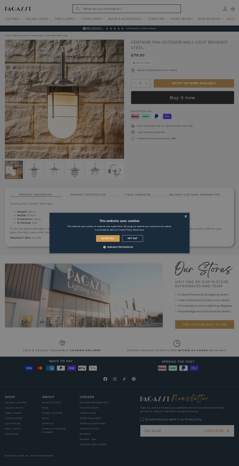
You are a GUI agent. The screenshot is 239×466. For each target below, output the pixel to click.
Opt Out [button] (133, 238)
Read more (138, 229)
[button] (119, 247)
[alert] (119, 233)
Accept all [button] (107, 238)
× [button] (185, 216)
